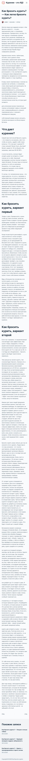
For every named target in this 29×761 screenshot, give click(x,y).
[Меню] (26, 2)
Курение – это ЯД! (14, 2)
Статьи (18, 22)
